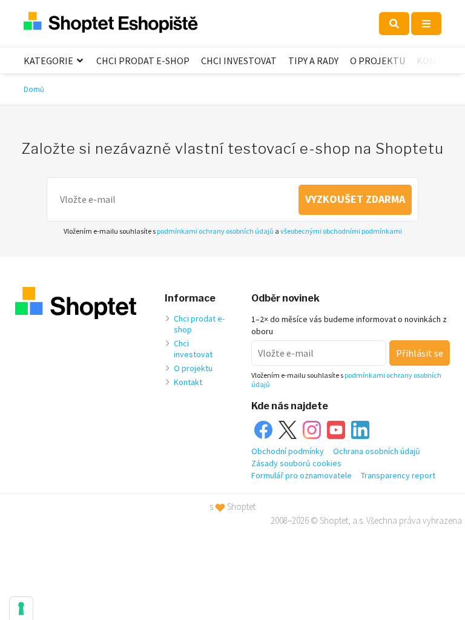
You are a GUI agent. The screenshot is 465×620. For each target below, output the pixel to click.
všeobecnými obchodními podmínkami (341, 231)
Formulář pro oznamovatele (301, 475)
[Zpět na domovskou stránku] (111, 23)
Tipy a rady (313, 60)
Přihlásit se (419, 353)
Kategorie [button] (49, 60)
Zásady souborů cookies (296, 463)
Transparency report (398, 475)
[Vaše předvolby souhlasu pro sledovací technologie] (21, 608)
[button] (394, 23)
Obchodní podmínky (287, 451)
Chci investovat (239, 60)
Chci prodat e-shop (143, 60)
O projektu (377, 60)
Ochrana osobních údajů (376, 451)
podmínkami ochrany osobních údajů (215, 231)
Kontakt (438, 60)
